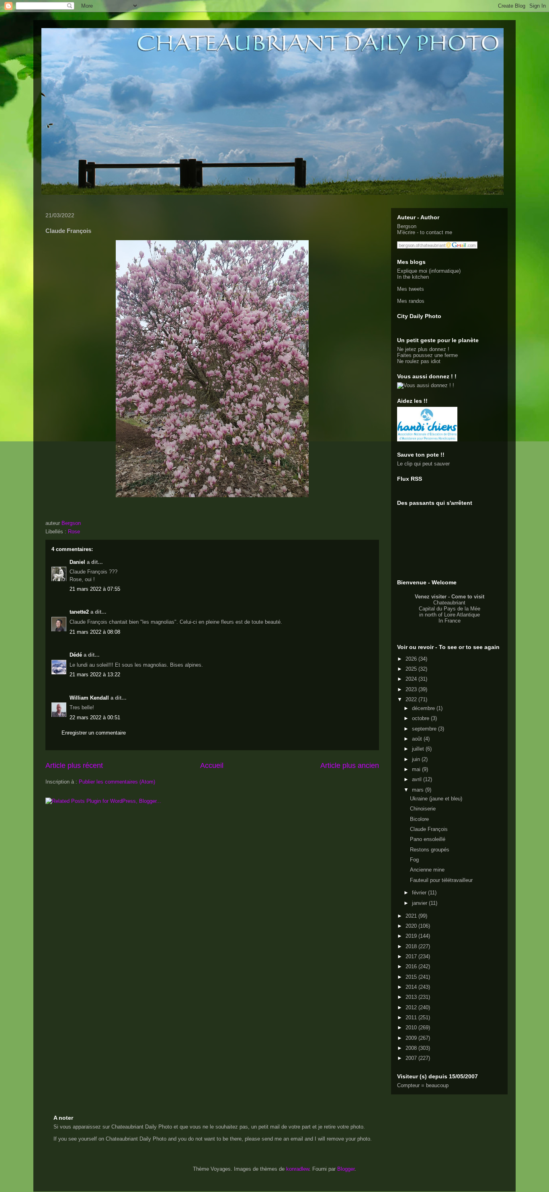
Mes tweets (410, 289)
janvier (420, 903)
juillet (419, 749)
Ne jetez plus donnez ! (423, 349)
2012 (412, 1007)
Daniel (77, 562)
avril (417, 779)
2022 (412, 699)
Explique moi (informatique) (429, 271)
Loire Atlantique (462, 615)
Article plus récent (74, 765)
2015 (412, 977)
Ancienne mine (427, 870)
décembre (424, 708)
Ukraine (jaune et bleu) (436, 799)
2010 (412, 1028)
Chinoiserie (423, 809)
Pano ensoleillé (427, 839)
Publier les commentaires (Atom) (117, 782)
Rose (74, 532)
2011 (412, 1017)
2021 (412, 916)
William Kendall (89, 698)
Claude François (429, 829)
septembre (425, 729)
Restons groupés (429, 850)
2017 (412, 956)
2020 (412, 926)
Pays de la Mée (462, 609)
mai (417, 769)
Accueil (211, 765)
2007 (412, 1058)
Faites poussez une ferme (427, 355)
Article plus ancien (349, 765)
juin (417, 759)
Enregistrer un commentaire (93, 733)
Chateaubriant (449, 603)
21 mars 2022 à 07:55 (95, 589)
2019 (412, 936)
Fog (414, 860)
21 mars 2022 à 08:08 (95, 632)
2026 (412, 659)
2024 (412, 679)
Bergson (406, 226)
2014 (412, 987)
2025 (412, 669)
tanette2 (79, 612)
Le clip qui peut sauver (423, 464)
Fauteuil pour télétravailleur (441, 880)
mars (418, 790)
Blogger (345, 1169)
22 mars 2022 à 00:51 (95, 717)
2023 (412, 689)
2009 (412, 1038)
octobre (421, 718)
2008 (412, 1048)
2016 (412, 966)
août (418, 739)
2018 (412, 946)
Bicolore (419, 819)
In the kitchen (413, 277)
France (453, 621)
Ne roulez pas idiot (418, 361)
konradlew (297, 1169)
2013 (412, 997)
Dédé (76, 655)
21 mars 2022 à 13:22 (95, 675)
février (420, 893)
